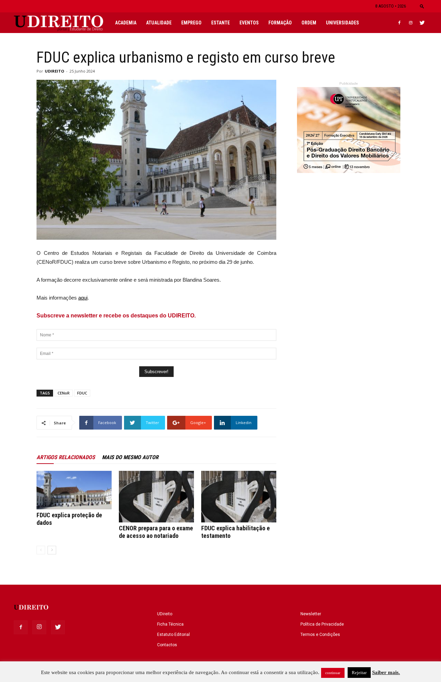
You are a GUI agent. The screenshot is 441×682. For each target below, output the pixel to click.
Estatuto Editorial (173, 634)
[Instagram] (411, 22)
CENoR (64, 393)
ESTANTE (220, 22)
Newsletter (310, 613)
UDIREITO (54, 71)
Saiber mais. (386, 672)
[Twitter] (422, 22)
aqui (83, 298)
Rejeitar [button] (359, 672)
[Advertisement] (348, 332)
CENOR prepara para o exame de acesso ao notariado (156, 531)
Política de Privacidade (322, 624)
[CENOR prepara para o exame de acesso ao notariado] (156, 496)
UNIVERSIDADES (342, 22)
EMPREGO (191, 22)
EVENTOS (249, 22)
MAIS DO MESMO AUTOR (130, 457)
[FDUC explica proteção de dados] (74, 490)
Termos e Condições (320, 634)
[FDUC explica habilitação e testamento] (238, 496)
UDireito (164, 613)
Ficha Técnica (170, 624)
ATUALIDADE (159, 22)
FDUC (82, 393)
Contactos (167, 644)
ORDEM (308, 22)
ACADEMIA (125, 22)
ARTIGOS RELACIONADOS (66, 457)
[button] (422, 6)
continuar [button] (332, 673)
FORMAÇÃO (280, 22)
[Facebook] (399, 22)
